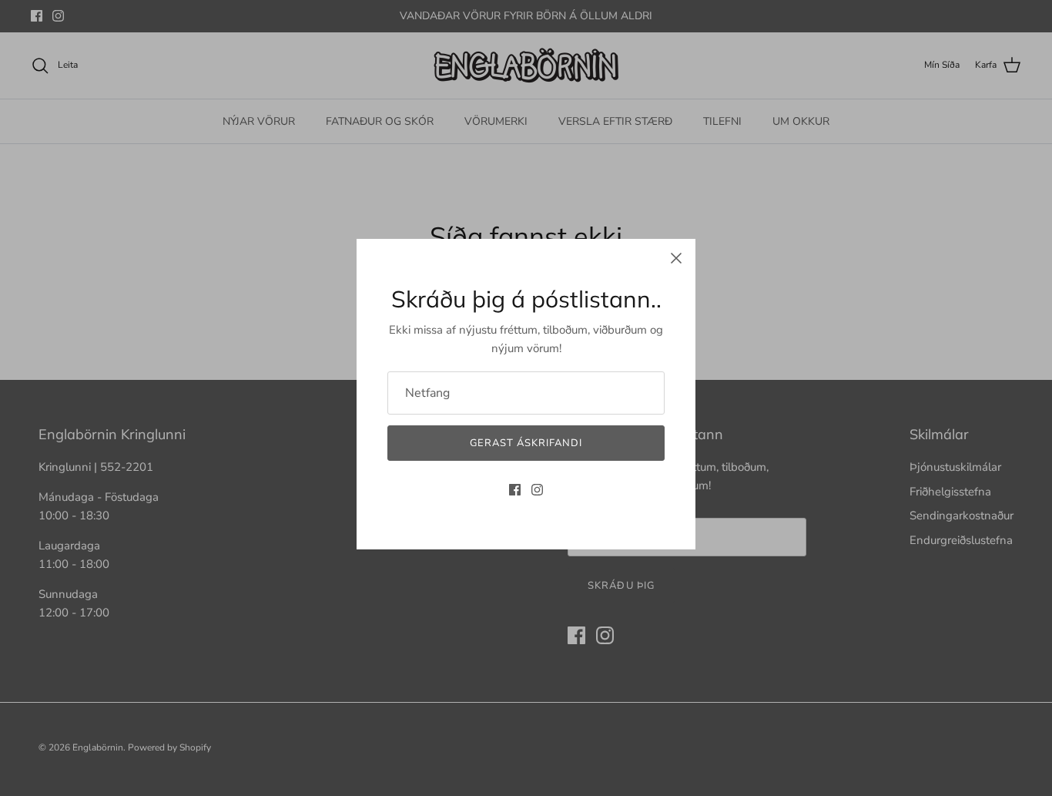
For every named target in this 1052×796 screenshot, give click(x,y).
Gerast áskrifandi (526, 443)
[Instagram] (537, 489)
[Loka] (676, 258)
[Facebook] (515, 489)
